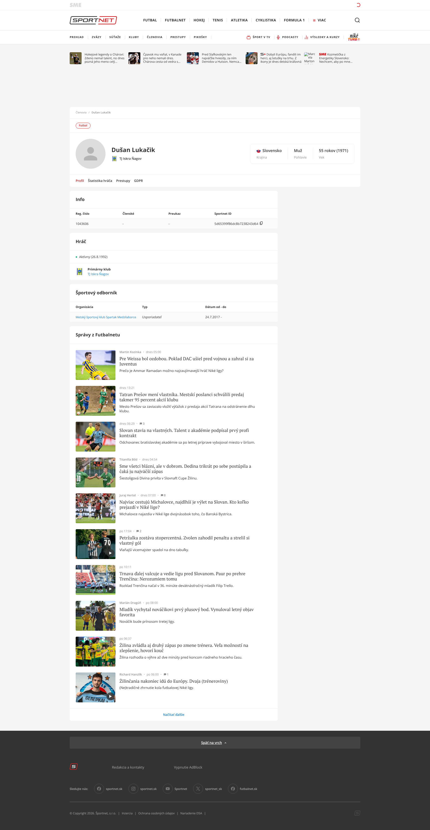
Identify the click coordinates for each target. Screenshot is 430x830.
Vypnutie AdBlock (188, 767)
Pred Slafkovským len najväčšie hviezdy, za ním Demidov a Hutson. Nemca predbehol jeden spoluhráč (220, 58)
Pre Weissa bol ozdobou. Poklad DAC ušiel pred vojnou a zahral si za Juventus (186, 361)
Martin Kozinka (130, 352)
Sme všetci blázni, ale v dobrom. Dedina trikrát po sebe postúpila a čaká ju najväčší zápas (185, 469)
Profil (80, 180)
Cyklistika (266, 20)
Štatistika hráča (100, 180)
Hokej (199, 20)
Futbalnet (175, 20)
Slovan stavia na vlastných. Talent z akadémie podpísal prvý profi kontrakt (184, 433)
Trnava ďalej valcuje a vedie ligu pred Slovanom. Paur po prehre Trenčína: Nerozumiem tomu (182, 576)
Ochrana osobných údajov (156, 813)
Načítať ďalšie (173, 714)
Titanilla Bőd (128, 460)
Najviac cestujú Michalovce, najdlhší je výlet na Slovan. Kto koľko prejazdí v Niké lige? (184, 504)
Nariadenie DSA (191, 813)
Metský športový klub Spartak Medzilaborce (106, 317)
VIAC (322, 20)
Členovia (81, 112)
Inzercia (127, 813)
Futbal (150, 20)
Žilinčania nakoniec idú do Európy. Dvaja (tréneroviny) (173, 681)
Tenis (218, 20)
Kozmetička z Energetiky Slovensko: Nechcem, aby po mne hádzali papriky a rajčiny (335, 58)
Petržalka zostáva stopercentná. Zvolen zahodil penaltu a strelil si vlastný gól (184, 540)
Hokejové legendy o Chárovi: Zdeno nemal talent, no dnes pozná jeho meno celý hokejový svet (104, 58)
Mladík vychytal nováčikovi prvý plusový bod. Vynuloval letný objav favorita (186, 612)
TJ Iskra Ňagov (130, 158)
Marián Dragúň (130, 603)
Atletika (239, 20)
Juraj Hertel (127, 495)
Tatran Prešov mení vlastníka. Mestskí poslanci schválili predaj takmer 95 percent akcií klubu (181, 397)
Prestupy (123, 180)
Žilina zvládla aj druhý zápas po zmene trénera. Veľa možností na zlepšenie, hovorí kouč (183, 648)
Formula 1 (294, 20)
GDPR (138, 180)
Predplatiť (322, 5)
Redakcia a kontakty (128, 767)
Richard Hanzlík (130, 674)
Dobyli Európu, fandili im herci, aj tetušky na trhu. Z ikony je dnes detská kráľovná (281, 58)
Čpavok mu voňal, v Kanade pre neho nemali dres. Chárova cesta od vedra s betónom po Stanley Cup (162, 58)
